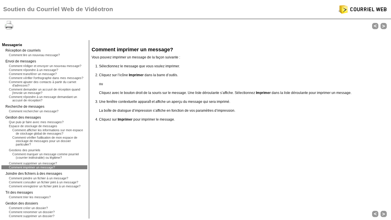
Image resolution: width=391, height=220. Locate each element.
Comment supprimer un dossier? (31, 216)
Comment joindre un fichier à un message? (38, 178)
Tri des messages (19, 192)
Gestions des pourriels (24, 150)
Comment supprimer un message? (33, 163)
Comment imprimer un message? (32, 167)
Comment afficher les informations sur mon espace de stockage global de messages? (47, 131)
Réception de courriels (23, 50)
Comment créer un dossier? (28, 208)
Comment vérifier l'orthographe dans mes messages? (46, 78)
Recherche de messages (24, 107)
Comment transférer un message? (33, 74)
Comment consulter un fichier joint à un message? (43, 182)
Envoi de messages (20, 61)
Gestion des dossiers (21, 203)
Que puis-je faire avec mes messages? (36, 122)
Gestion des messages (23, 117)
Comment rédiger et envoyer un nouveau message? (45, 66)
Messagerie (12, 45)
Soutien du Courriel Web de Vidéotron (58, 9)
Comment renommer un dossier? (32, 212)
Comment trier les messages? (30, 197)
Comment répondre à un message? (33, 70)
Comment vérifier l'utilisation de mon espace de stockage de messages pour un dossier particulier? (44, 141)
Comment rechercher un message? (33, 111)
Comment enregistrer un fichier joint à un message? (44, 186)
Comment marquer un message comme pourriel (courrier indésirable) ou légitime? (45, 155)
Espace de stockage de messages (33, 126)
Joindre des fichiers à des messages (33, 174)
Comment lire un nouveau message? (34, 55)
